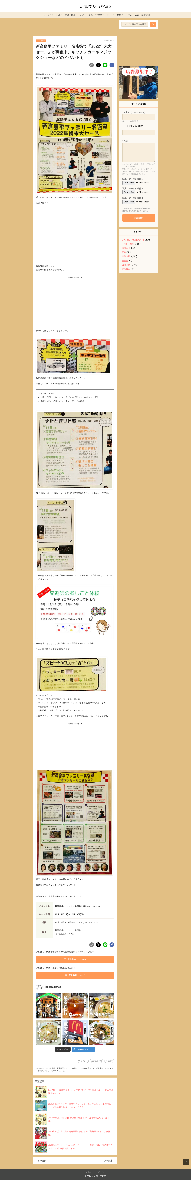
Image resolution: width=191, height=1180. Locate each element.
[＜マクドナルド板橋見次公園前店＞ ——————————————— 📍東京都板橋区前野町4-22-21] (75, 1032)
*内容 (125, 141)
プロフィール (47, 15)
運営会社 (145, 15)
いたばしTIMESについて (133, 240)
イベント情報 (41, 41)
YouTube (99, 15)
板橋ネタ (121, 15)
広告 (137, 15)
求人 (130, 15)
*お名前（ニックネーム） (134, 112)
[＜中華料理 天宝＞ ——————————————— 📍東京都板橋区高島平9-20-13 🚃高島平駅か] (48, 1032)
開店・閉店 (70, 15)
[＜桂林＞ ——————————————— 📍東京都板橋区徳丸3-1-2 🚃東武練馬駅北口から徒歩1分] (101, 1032)
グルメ (59, 15)
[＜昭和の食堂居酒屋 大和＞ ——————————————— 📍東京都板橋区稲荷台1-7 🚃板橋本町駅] (101, 1005)
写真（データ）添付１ (132, 179)
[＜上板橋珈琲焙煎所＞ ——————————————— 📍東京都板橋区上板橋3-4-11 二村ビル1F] (75, 1005)
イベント (110, 15)
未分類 (125, 260)
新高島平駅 (97, 1061)
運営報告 (126, 269)
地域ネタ (126, 248)
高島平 (110, 1061)
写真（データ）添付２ (132, 188)
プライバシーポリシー (95, 1172)
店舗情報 (126, 256)
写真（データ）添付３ (132, 198)
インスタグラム (85, 15)
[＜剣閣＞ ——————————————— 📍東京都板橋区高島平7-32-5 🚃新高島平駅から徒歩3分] (48, 1005)
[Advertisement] (75, 26)
